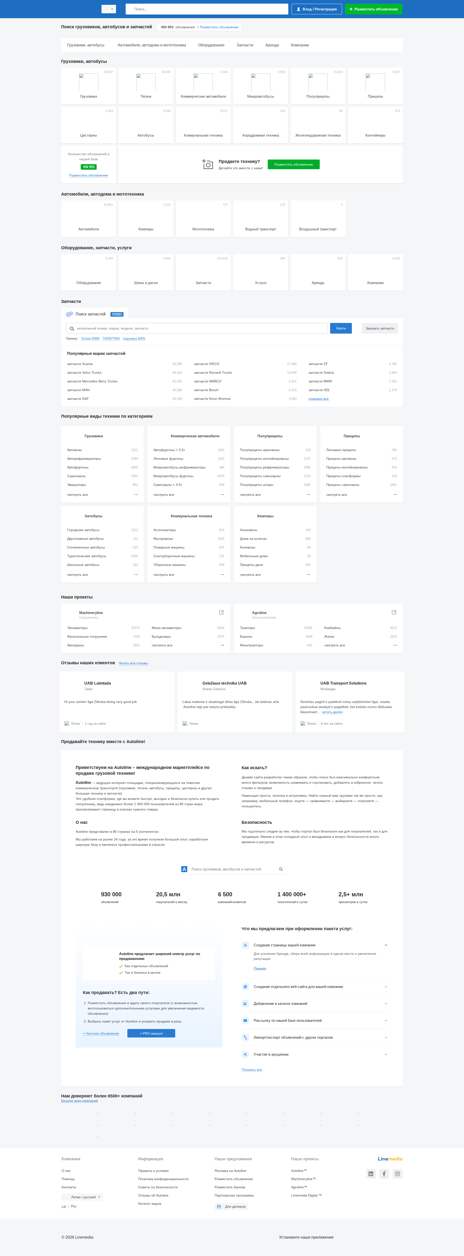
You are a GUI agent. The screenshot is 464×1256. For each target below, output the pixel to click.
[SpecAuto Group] (377, 1112)
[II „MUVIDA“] (303, 1112)
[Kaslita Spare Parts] (340, 1112)
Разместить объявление (294, 164)
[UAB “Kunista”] (303, 1124)
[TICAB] (116, 1135)
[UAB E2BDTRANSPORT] (228, 1124)
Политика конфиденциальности (163, 1179)
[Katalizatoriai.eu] (117, 1124)
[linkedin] (371, 1174)
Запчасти (71, 301)
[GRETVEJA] (191, 1112)
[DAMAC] (79, 1124)
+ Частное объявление (101, 1033)
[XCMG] (154, 1112)
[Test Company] (377, 1124)
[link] (88, 164)
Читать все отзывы (133, 663)
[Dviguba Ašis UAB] (154, 1124)
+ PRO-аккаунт (151, 1033)
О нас (66, 1171)
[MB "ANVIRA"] (340, 1124)
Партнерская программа (234, 1195)
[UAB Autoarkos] (117, 1112)
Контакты (69, 1187)
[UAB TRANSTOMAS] (79, 1135)
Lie (64, 1206)
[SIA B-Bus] (228, 1112)
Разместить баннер (230, 1187)
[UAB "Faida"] (191, 1124)
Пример (260, 968)
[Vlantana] (79, 1112)
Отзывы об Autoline (153, 1195)
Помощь (68, 1179)
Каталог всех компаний (79, 1101)
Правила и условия (153, 1171)
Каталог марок (149, 1203)
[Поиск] (130, 9)
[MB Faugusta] (265, 1124)
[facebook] (384, 1174)
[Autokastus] (265, 1112)
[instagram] (397, 1174)
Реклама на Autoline (230, 1171)
